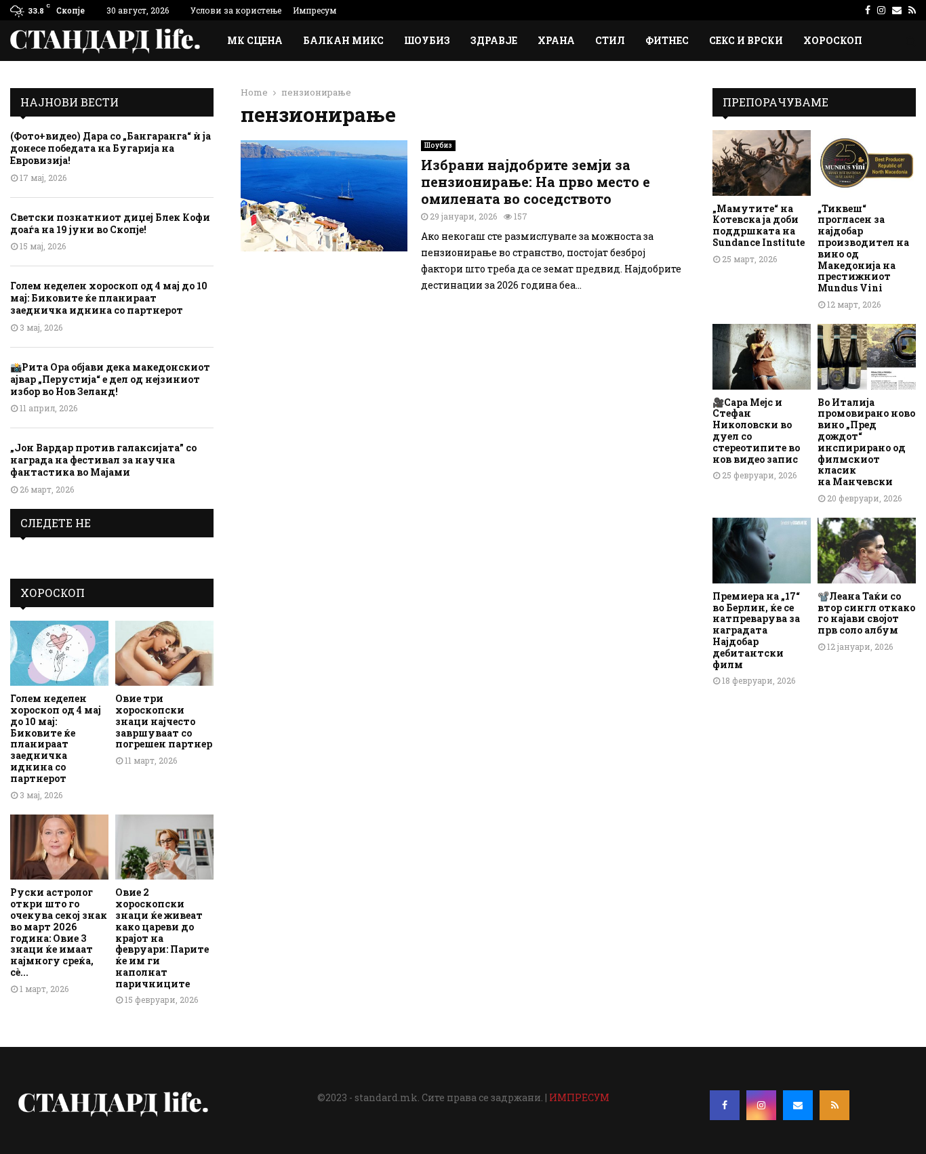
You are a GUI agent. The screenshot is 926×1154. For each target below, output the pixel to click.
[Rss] (834, 1105)
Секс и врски (746, 40)
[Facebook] (725, 1105)
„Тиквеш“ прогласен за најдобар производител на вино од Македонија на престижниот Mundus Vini (863, 248)
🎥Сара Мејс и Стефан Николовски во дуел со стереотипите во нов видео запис (756, 431)
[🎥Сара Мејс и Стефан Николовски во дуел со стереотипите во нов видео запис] (761, 357)
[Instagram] (761, 1105)
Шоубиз (427, 40)
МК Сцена (255, 40)
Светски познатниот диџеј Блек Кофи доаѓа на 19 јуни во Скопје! (110, 223)
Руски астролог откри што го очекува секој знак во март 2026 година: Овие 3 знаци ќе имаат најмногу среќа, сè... (58, 932)
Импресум (314, 10)
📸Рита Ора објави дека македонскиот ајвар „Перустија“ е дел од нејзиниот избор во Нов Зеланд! (110, 379)
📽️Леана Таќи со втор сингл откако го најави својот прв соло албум (866, 613)
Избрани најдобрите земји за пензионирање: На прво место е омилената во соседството (535, 181)
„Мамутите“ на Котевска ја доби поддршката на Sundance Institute (758, 225)
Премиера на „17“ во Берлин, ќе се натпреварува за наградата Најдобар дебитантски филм (756, 630)
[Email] (798, 1105)
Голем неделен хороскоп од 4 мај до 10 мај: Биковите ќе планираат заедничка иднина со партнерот (108, 297)
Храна (556, 40)
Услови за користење (235, 10)
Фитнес (667, 40)
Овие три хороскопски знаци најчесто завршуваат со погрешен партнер (163, 721)
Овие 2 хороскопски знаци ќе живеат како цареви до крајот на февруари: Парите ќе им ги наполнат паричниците (162, 937)
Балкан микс (343, 40)
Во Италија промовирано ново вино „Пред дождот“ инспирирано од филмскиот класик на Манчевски (866, 442)
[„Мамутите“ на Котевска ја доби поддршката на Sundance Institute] (761, 163)
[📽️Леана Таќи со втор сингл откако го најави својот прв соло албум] (867, 550)
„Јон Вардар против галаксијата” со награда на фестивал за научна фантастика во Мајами (103, 459)
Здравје (493, 40)
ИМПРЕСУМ (579, 1097)
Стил (610, 40)
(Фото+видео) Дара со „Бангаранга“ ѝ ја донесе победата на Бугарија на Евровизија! (110, 148)
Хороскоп (832, 40)
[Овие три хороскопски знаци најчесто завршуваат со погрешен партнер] (164, 653)
